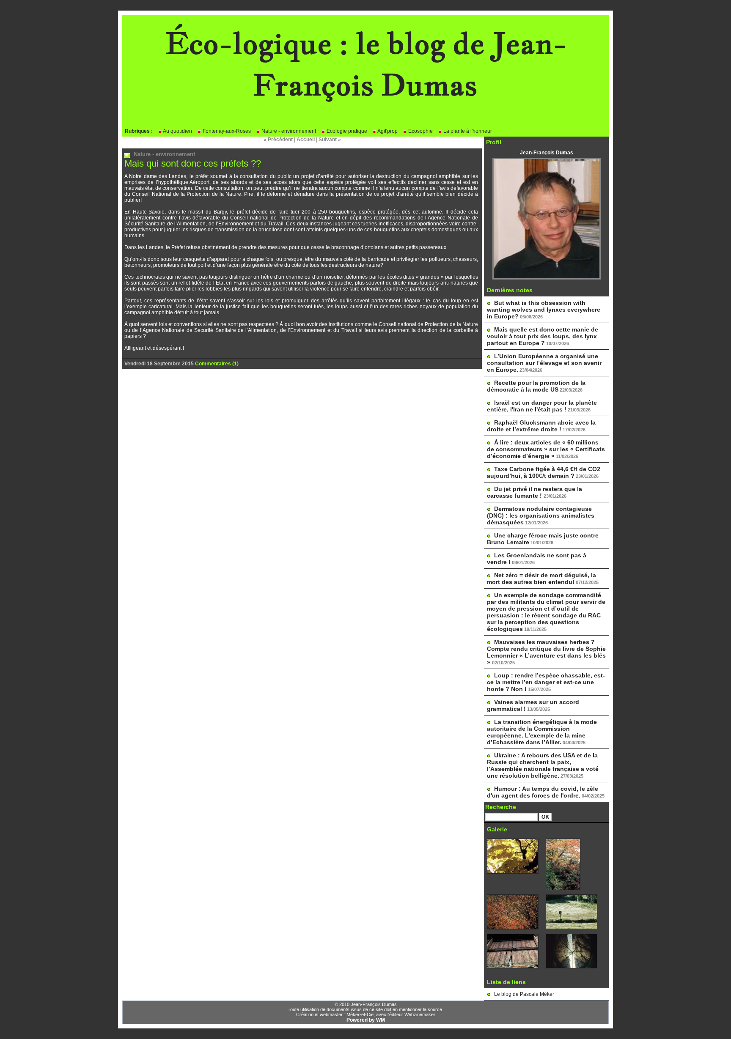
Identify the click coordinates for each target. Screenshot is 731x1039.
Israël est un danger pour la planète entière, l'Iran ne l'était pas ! (542, 406)
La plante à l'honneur (467, 131)
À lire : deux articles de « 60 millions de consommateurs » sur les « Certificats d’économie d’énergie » (546, 449)
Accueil (306, 140)
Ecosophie (420, 131)
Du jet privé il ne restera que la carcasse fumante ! (534, 492)
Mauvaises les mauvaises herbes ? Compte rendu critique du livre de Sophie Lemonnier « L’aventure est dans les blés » (546, 652)
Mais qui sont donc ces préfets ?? (192, 163)
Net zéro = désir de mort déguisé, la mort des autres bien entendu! (541, 578)
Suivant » (330, 140)
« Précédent (278, 140)
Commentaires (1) (217, 364)
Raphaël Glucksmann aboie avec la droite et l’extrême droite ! (541, 426)
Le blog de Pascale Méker (524, 994)
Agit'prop (387, 131)
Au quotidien (177, 131)
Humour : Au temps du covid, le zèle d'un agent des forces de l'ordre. (542, 792)
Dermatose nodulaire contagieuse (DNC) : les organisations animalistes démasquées (540, 515)
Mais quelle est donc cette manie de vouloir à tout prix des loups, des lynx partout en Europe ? (542, 336)
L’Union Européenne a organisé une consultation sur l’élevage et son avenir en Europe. (544, 363)
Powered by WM (365, 1020)
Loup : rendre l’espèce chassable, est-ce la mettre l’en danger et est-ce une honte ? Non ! (546, 682)
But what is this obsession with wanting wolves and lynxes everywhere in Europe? (543, 309)
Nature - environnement (288, 131)
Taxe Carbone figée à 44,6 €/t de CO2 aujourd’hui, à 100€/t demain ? (543, 472)
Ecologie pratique (346, 131)
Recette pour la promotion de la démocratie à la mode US (536, 386)
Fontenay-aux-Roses (226, 131)
